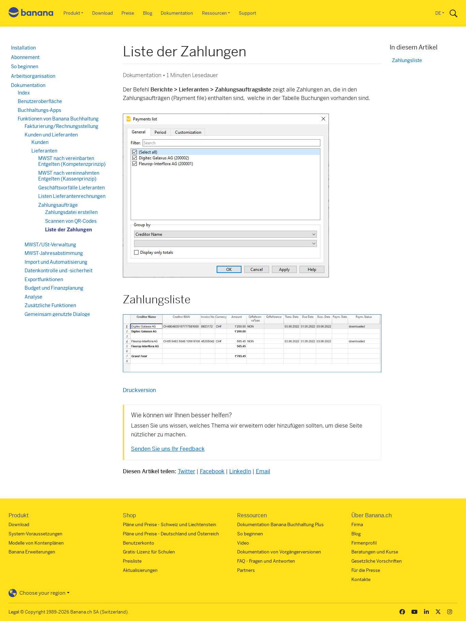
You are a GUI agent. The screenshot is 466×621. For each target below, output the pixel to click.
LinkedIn (240, 471)
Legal (14, 612)
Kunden (39, 142)
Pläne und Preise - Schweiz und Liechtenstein (169, 525)
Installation (23, 48)
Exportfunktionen (44, 279)
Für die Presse (365, 570)
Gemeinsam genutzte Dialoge (57, 314)
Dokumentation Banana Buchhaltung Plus (280, 525)
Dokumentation (177, 13)
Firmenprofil (364, 543)
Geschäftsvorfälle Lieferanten (71, 188)
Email (263, 471)
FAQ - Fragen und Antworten (266, 561)
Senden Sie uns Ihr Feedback (168, 448)
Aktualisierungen (140, 570)
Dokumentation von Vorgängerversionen (279, 552)
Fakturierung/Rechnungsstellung (61, 126)
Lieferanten (44, 151)
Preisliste (132, 561)
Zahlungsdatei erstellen (71, 212)
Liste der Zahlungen (68, 230)
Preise (127, 13)
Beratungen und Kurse (374, 552)
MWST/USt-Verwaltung (50, 245)
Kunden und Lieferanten (51, 135)
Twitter (186, 471)
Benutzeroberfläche (40, 101)
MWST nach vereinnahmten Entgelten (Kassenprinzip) (68, 176)
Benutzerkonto (138, 543)
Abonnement (25, 57)
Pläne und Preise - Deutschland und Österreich (171, 534)
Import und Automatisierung (56, 262)
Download (102, 13)
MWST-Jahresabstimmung (54, 253)
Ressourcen (214, 13)
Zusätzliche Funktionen (50, 305)
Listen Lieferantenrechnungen (71, 196)
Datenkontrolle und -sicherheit (58, 271)
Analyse (33, 297)
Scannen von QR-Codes (71, 221)
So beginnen (24, 66)
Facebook (212, 471)
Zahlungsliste (407, 60)
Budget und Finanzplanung (54, 288)
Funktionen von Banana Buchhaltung (58, 119)
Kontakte (360, 579)
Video (243, 543)
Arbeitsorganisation (33, 76)
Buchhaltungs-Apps (39, 110)
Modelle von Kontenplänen (36, 543)
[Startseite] (31, 13)
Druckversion (139, 390)
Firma (357, 525)
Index (24, 93)
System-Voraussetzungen (35, 534)
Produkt (71, 13)
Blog (147, 13)
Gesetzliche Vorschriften (376, 561)
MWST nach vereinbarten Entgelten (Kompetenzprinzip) (72, 161)
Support (247, 13)
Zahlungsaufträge (58, 205)
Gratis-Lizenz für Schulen (149, 552)
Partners (246, 570)
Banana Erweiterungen (32, 552)
